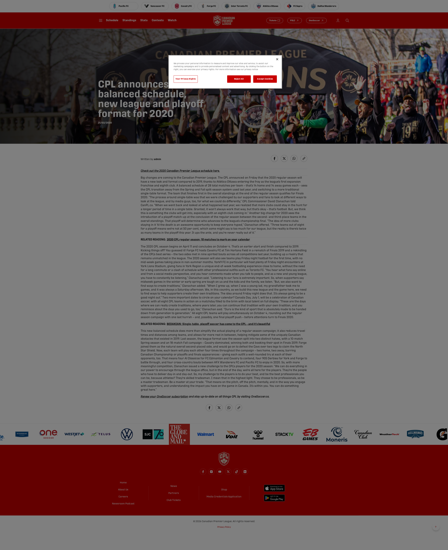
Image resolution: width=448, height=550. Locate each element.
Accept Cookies (265, 79)
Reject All (239, 79)
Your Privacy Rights (186, 79)
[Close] (277, 59)
